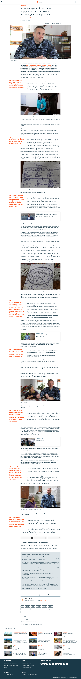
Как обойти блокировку (9, 674)
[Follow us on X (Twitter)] (44, 664)
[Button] (47, 23)
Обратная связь (25, 670)
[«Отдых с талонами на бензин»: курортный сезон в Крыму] (33, 640)
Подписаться (6, 667)
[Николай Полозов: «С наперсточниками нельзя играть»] (28, 336)
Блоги (14, 645)
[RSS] (61, 664)
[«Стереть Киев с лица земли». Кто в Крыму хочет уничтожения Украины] (33, 634)
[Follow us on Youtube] (47, 664)
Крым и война (41, 632)
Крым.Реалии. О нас (26, 663)
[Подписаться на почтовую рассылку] (67, 664)
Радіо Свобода (31, 17)
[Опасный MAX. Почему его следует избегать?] (33, 653)
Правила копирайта (26, 667)
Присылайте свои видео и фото (10, 663)
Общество (23, 5)
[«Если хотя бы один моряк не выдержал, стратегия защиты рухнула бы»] (28, 216)
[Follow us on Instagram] (50, 664)
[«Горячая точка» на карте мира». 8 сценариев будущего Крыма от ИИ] (58, 647)
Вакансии (24, 672)
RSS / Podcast (6, 672)
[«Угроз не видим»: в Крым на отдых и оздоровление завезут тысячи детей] (33, 647)
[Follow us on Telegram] (56, 664)
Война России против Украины (19, 632)
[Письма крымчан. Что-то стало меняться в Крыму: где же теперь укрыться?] (8, 647)
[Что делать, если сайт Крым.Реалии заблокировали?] (58, 653)
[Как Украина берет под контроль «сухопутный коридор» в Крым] (8, 634)
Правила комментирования (28, 665)
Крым (64, 645)
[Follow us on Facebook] (41, 664)
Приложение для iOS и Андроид (11, 665)
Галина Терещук (24, 17)
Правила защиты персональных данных (30, 674)
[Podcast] (64, 664)
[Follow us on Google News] (53, 664)
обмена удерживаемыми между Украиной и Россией (38, 65)
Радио (5, 670)
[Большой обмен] (28, 442)
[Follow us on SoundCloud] (58, 664)
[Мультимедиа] (77, 2)
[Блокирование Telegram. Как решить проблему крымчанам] (8, 653)
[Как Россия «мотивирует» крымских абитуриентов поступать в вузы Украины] (58, 634)
